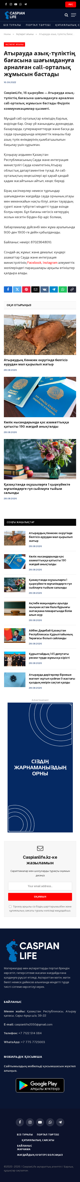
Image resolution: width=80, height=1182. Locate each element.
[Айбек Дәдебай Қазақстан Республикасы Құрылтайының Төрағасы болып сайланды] (14, 635)
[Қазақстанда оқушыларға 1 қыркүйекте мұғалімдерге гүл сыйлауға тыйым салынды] (40, 459)
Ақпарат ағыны (14, 44)
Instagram (50, 263)
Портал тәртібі (38, 25)
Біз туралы (12, 25)
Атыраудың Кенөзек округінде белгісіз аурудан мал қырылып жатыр (51, 537)
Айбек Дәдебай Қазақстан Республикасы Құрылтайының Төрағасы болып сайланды (51, 634)
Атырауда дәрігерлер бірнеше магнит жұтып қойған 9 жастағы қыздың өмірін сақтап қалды (52, 678)
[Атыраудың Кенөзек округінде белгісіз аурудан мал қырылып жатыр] (40, 335)
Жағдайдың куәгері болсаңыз (40, 1155)
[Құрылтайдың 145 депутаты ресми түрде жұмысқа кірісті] (14, 659)
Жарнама (23, 1149)
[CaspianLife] (28, 15)
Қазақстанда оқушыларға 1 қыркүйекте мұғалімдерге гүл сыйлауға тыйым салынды (37, 489)
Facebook (34, 263)
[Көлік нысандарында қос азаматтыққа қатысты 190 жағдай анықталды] (40, 397)
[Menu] (73, 15)
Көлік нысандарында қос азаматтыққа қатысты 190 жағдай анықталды (47, 560)
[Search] (66, 15)
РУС (71, 4)
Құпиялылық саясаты (38, 1140)
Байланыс (24, 1146)
